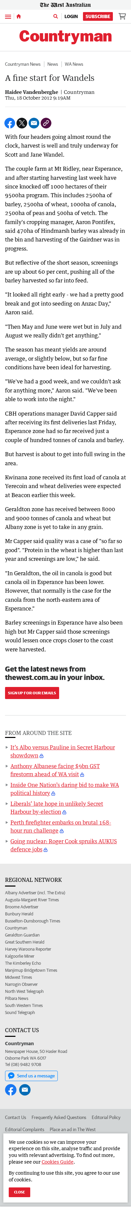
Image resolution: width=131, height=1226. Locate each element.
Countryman (16, 927)
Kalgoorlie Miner (19, 956)
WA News (74, 64)
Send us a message (36, 1075)
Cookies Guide (58, 1162)
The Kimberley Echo (23, 963)
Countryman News (23, 64)
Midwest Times (18, 977)
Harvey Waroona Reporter (28, 949)
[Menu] (8, 16)
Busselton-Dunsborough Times (32, 920)
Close (19, 1192)
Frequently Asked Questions (59, 1117)
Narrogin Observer (21, 984)
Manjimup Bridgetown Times (31, 970)
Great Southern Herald (24, 942)
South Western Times (24, 1005)
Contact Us (15, 1117)
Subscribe (98, 16)
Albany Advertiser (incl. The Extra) (35, 892)
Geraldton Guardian (22, 935)
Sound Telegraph (20, 1012)
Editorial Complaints (24, 1129)
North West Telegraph (24, 991)
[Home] (19, 16)
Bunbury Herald (19, 913)
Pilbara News (16, 998)
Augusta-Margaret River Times (32, 899)
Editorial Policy (106, 1117)
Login (71, 16)
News (52, 64)
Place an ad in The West (73, 1129)
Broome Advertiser (21, 906)
